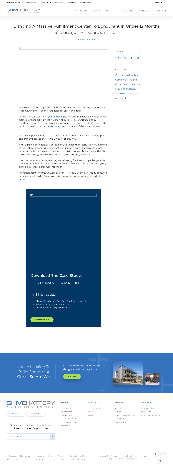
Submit (52, 436)
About (119, 402)
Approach (80, 11)
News (90, 415)
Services (72, 3)
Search (158, 3)
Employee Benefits (149, 415)
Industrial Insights (125, 89)
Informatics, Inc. (129, 459)
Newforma (25, 456)
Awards (91, 412)
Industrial (65, 426)
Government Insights (126, 84)
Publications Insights (126, 75)
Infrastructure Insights (127, 93)
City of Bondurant (51, 126)
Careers (144, 11)
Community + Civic (69, 422)
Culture (128, 11)
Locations (85, 3)
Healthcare (65, 415)
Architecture (13, 3)
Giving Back (119, 419)
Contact (161, 11)
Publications (93, 408)
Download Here (41, 320)
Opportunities (147, 408)
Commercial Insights (126, 79)
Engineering (30, 3)
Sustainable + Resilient (52, 3)
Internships (146, 412)
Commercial (66, 408)
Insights (111, 11)
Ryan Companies (55, 116)
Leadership (119, 422)
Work (96, 11)
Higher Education (68, 419)
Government (66, 412)
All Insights (121, 98)
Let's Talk (71, 376)
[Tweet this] (124, 57)
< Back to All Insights (86, 39)
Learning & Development (125, 415)
